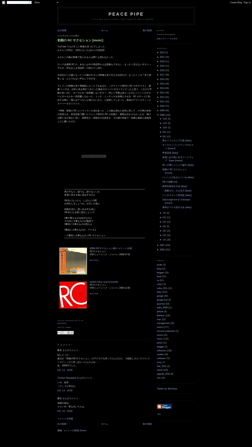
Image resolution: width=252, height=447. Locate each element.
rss (159, 414)
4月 (164, 226)
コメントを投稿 (65, 418)
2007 (162, 245)
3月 (164, 230)
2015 (162, 83)
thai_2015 (161, 366)
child (159, 284)
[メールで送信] (59, 332)
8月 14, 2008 (65, 390)
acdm (159, 264)
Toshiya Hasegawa (66, 378)
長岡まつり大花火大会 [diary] (176, 207)
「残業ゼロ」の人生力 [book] (176, 190)
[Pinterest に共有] (72, 332)
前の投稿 (147, 30)
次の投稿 (61, 30)
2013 (162, 92)
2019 (162, 66)
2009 (162, 110)
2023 (162, 52)
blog (159, 268)
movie (160, 335)
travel (159, 370)
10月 (165, 127)
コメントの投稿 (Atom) (74, 430)
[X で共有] (65, 332)
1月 (164, 239)
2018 (162, 70)
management (163, 323)
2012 (162, 97)
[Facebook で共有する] (68, 332)
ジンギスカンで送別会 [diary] (176, 195)
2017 (162, 75)
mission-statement (166, 331)
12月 (165, 118)
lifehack (161, 315)
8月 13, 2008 (65, 370)
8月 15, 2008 (65, 411)
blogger (160, 272)
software (161, 358)
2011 (162, 101)
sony (159, 362)
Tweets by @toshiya (167, 388)
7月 (164, 213)
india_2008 (162, 307)
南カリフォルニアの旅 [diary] (176, 140)
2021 (162, 57)
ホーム (104, 30)
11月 (165, 123)
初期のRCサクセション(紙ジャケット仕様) (111, 248)
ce (158, 280)
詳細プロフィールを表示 (167, 39)
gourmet (161, 304)
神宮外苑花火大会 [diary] (174, 186)
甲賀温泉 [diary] (170, 153)
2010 (162, 106)
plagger (160, 346)
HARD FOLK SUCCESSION (104, 282)
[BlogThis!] (62, 332)
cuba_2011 (162, 288)
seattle (160, 354)
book (159, 276)
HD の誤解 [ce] (169, 181)
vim (158, 378)
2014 (162, 88)
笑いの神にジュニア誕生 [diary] (178, 165)
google (160, 296)
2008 (162, 115)
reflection (161, 350)
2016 (162, 79)
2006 (162, 249)
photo (159, 342)
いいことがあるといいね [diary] (178, 177)
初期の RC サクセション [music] (80, 40)
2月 (164, 235)
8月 (164, 136)
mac (159, 319)
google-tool (162, 300)
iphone (160, 311)
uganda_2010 (163, 374)
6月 (164, 217)
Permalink (62, 323)
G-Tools (95, 260)
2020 (162, 61)
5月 (164, 222)
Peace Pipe (126, 14)
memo (160, 327)
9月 (164, 132)
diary (159, 292)
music (68, 327)
